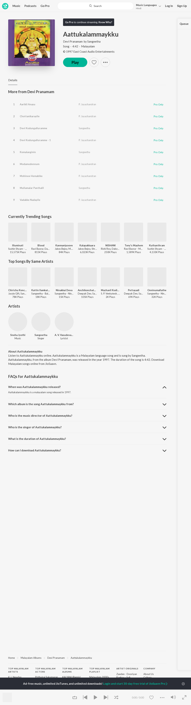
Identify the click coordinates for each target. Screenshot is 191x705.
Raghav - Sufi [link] (123, 677)
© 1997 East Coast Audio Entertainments (89, 51)
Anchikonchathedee (87, 290)
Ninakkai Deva (64, 290)
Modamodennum (29, 164)
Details (12, 80)
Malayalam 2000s (99, 677)
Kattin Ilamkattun (40, 290)
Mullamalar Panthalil (32, 187)
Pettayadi (133, 290)
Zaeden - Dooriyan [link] (126, 674)
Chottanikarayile (30, 116)
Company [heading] (149, 668)
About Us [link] (148, 674)
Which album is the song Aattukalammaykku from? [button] (41, 404)
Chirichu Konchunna (17, 290)
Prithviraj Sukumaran (46, 677)
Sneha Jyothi (17, 334)
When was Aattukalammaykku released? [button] (34, 387)
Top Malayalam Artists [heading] (18, 670)
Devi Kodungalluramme (33, 128)
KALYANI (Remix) (71, 677)
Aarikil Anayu (27, 104)
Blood (40, 245)
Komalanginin (28, 152)
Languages (146, 5)
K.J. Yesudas (14, 677)
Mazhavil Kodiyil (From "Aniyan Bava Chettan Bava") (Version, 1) (110, 290)
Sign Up (182, 5)
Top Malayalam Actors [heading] (45, 670)
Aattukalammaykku (81, 657)
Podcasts (30, 5)
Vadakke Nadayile (30, 199)
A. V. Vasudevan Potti (64, 334)
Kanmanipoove (64, 245)
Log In (169, 5)
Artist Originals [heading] (127, 668)
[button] (147, 6)
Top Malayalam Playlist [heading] (99, 670)
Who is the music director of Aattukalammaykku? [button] (40, 415)
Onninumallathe (156, 290)
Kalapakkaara (87, 245)
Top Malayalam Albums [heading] (72, 670)
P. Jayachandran (87, 104)
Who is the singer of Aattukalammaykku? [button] (35, 427)
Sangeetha (94, 41)
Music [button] (16, 5)
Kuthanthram (157, 245)
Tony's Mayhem (134, 245)
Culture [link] (147, 677)
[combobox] (95, 6)
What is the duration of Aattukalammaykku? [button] (37, 438)
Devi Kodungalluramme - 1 (35, 140)
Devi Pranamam (73, 41)
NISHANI (110, 245)
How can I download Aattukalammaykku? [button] (34, 450)
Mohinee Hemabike (31, 175)
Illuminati (17, 245)
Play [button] (75, 62)
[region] (87, 658)
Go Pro (44, 5)
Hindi (138, 8)
